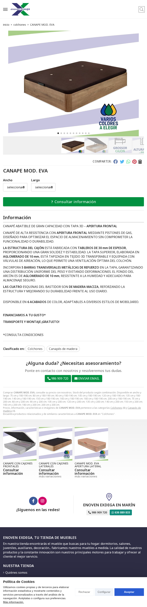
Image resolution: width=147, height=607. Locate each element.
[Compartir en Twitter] (122, 161)
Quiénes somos (16, 572)
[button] (58, 133)
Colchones (116, 407)
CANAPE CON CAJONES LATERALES (53, 465)
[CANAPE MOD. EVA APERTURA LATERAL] (91, 444)
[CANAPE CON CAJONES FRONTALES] (20, 444)
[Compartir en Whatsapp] (128, 161)
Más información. (13, 602)
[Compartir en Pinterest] (134, 161)
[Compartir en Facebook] (115, 161)
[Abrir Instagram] (42, 501)
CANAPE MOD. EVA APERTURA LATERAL (88, 465)
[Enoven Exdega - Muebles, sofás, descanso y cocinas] (20, 9)
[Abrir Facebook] (33, 501)
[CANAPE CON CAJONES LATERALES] (55, 444)
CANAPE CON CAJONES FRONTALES (18, 465)
